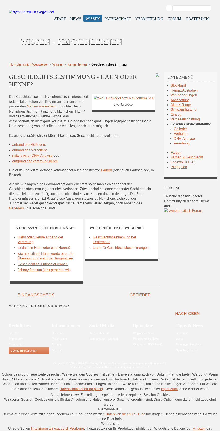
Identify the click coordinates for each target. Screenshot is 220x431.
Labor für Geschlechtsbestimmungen (121, 248)
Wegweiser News (143, 333)
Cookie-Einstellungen (24, 350)
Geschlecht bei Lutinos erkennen (43, 264)
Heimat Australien (184, 90)
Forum (174, 19)
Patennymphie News (146, 338)
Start (60, 19)
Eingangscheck (36, 295)
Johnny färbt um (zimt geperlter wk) (44, 270)
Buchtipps (182, 333)
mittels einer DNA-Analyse (32, 155)
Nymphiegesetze (186, 350)
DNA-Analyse (184, 138)
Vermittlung (149, 19)
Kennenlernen (77, 64)
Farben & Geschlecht (187, 157)
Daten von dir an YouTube (125, 414)
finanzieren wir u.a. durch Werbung (57, 428)
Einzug (176, 114)
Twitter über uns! (100, 333)
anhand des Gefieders (29, 144)
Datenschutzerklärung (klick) (81, 389)
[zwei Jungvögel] (124, 98)
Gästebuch (197, 19)
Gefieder (140, 295)
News (75, 19)
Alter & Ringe (181, 105)
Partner (56, 344)
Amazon (199, 428)
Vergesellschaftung (185, 119)
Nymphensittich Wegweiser (28, 64)
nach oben (187, 313)
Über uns (57, 333)
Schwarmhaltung (183, 109)
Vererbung (182, 143)
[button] (84, 395)
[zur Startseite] (31, 12)
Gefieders (16, 208)
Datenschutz (17, 344)
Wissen (93, 19)
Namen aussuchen (41, 106)
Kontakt (14, 333)
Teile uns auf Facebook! (104, 339)
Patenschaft (118, 19)
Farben (106, 170)
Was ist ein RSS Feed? (147, 344)
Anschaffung (180, 100)
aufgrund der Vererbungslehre (35, 161)
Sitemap (57, 350)
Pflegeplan (179, 167)
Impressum (16, 338)
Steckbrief (178, 85)
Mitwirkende (59, 338)
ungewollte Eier (182, 162)
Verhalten (181, 133)
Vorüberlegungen (184, 95)
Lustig (179, 338)
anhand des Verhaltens (29, 150)
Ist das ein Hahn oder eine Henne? (44, 248)
